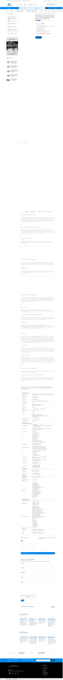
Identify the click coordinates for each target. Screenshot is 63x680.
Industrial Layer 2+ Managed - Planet (39, 386)
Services (20, 4)
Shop (45, 0)
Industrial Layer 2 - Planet (32, 617)
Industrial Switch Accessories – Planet (12, 27)
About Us (35, 4)
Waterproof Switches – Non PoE (41, 14)
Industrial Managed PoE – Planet (12, 24)
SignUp (53, 660)
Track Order (49, 0)
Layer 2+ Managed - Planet (33, 636)
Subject (22, 577)
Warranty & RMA (45, 667)
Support (25, 4)
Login (52, 0)
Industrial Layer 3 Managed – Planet (12, 21)
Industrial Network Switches (48, 386)
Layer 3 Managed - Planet (23, 636)
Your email (22, 567)
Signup (56, 0)
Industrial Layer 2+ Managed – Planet (12, 19)
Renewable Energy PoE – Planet (12, 33)
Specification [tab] (33, 211)
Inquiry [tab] (44, 211)
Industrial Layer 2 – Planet (12, 16)
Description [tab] (27, 211)
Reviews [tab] (39, 211)
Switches (36, 14)
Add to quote (38, 37)
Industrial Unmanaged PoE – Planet (12, 31)
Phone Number (23, 572)
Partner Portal (30, 4)
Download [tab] (49, 211)
